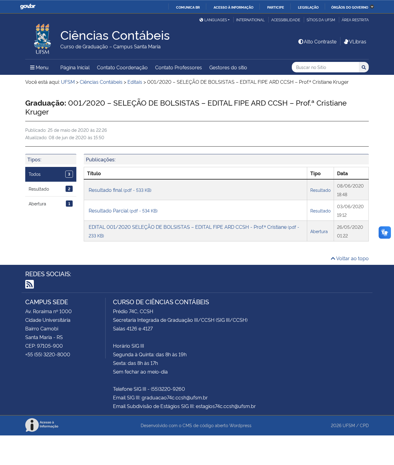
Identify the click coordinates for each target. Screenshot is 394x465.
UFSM (349, 425)
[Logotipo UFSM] (42, 37)
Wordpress (240, 425)
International (250, 19)
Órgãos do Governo (349, 7)
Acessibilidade (285, 19)
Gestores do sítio (228, 67)
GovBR (27, 7)
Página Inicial (75, 67)
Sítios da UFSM (321, 19)
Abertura (49, 203)
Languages (215, 19)
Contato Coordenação (122, 67)
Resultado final (120, 189)
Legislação (308, 7)
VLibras (357, 41)
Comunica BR (188, 7)
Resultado (49, 189)
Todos (49, 174)
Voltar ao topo (352, 258)
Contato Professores (178, 67)
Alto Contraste (320, 41)
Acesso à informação (233, 7)
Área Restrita (355, 19)
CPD (364, 425)
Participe (275, 7)
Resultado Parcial (123, 210)
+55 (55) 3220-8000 (47, 354)
